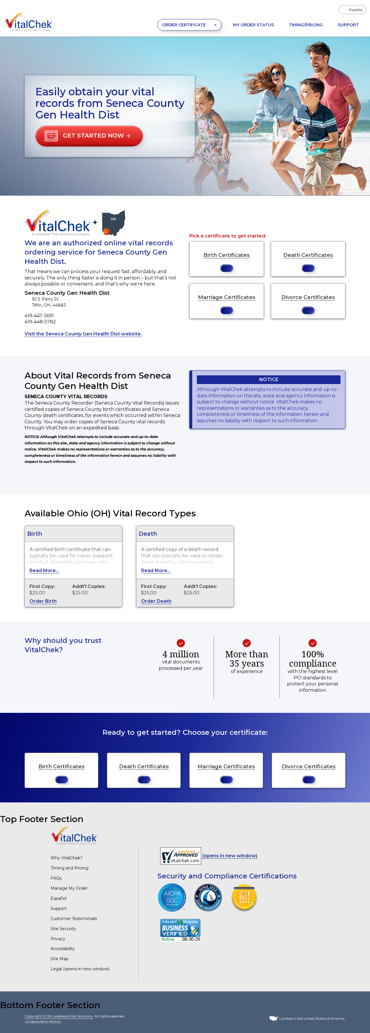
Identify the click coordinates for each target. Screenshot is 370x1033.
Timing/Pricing (306, 24)
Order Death (156, 601)
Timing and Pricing (69, 868)
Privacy (58, 938)
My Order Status (253, 24)
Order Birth (43, 601)
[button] (89, 136)
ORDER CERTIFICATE (184, 24)
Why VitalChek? (67, 857)
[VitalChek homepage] (74, 835)
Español (58, 898)
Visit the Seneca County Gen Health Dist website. (83, 334)
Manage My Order (69, 888)
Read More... (44, 570)
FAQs (56, 878)
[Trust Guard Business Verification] (180, 930)
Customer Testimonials (74, 918)
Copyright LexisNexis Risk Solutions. (59, 1016)
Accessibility (63, 948)
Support (348, 24)
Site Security (63, 928)
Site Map (60, 958)
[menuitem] (352, 9)
